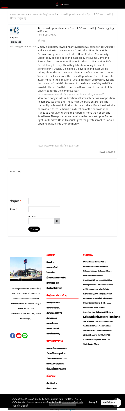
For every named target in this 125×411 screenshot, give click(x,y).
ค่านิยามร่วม (51, 388)
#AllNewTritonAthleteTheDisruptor (95, 266)
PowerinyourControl (104, 330)
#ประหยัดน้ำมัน (104, 289)
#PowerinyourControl (105, 284)
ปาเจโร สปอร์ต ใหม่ (54, 288)
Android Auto (88, 307)
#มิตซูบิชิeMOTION (105, 294)
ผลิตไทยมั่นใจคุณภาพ (90, 335)
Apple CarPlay (99, 307)
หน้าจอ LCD (106, 339)
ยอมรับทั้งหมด (109, 402)
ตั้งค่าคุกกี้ (93, 402)
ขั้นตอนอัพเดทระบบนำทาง (56, 358)
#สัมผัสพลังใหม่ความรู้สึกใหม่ (92, 298)
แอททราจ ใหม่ (51, 267)
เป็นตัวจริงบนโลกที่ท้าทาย (91, 344)
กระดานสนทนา (18, 14)
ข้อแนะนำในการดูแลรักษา (56, 353)
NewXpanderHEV (89, 330)
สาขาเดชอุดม (51, 318)
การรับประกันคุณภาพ (55, 363)
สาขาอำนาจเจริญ (53, 333)
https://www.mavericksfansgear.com (58, 145)
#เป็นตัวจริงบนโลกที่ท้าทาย (91, 303)
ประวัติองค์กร (51, 383)
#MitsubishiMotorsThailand (93, 275)
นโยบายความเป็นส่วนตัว (72, 402)
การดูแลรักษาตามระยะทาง (56, 348)
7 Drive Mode (106, 303)
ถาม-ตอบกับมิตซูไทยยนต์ (42, 14)
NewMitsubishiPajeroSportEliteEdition (97, 326)
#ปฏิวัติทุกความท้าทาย (90, 289)
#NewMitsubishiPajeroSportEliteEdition (97, 280)
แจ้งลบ (41, 40)
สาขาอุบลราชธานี (53, 302)
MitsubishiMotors (104, 312)
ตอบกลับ (35, 229)
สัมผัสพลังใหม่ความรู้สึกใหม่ (92, 339)
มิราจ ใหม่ (50, 262)
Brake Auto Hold (89, 312)
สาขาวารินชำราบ (53, 307)
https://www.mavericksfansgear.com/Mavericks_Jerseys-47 (71, 94)
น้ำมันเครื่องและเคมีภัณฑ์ (56, 369)
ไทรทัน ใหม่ (50, 272)
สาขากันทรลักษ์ (52, 328)
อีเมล (14, 209)
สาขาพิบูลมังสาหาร (54, 313)
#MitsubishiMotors (104, 271)
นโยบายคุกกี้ (22, 405)
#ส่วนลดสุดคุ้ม (107, 298)
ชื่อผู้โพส (15, 201)
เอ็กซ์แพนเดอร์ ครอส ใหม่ (56, 277)
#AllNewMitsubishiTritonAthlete (94, 262)
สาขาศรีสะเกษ (52, 323)
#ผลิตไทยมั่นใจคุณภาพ (90, 294)
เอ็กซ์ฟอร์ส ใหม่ (52, 283)
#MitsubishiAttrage (90, 271)
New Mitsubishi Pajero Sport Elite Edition (98, 321)
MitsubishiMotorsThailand (101, 317)
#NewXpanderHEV (89, 284)
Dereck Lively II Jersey (50, 65)
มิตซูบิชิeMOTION (104, 335)
